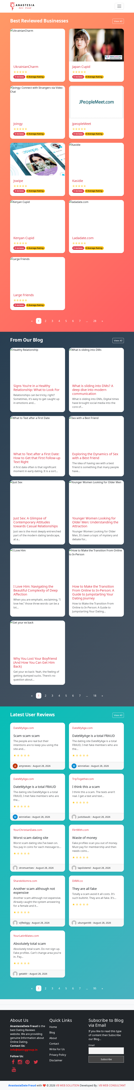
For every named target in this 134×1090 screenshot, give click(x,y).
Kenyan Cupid (23, 238)
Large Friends (23, 295)
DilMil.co (77, 881)
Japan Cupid (81, 66)
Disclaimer (55, 1060)
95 (94, 988)
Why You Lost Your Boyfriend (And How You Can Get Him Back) (35, 662)
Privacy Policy (57, 1055)
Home (53, 1027)
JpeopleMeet (81, 123)
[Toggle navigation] (119, 6)
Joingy (18, 123)
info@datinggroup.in (24, 1049)
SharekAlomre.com (25, 881)
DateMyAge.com (23, 728)
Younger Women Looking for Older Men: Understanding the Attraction (95, 522)
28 (94, 321)
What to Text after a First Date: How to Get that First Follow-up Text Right (36, 458)
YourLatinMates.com (26, 936)
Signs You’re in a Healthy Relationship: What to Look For (36, 388)
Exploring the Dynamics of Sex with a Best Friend (95, 456)
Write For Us (57, 1049)
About (53, 1038)
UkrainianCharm (25, 66)
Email (92, 1045)
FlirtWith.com (80, 830)
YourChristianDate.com (27, 830)
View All (118, 21)
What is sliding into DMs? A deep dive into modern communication (92, 390)
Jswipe (18, 180)
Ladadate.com (83, 238)
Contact (54, 1043)
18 (94, 695)
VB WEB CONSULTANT (112, 1085)
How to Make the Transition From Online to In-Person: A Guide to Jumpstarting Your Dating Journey (93, 592)
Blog (52, 1032)
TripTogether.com (83, 779)
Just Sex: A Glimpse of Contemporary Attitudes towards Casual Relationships (35, 522)
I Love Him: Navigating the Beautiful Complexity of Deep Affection (35, 590)
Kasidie (77, 180)
